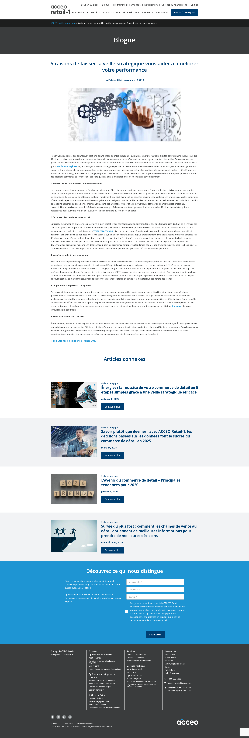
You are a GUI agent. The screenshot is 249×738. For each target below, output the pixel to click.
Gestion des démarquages (100, 686)
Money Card (94, 666)
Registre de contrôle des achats (102, 683)
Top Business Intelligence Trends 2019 (74, 340)
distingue (176, 306)
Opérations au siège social (102, 674)
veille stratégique (103, 230)
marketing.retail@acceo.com (180, 683)
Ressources (161, 12)
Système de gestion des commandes (104, 707)
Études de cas (170, 657)
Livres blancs (169, 654)
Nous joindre (151, 4)
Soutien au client (89, 4)
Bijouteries (131, 672)
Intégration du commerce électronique (105, 669)
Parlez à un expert (184, 12)
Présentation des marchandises (102, 680)
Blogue (105, 4)
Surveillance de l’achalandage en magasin (102, 662)
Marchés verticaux (126, 12)
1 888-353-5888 (174, 679)
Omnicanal (93, 677)
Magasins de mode (135, 669)
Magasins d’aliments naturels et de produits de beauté (141, 685)
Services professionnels (136, 654)
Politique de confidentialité (62, 654)
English (194, 4)
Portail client (169, 670)
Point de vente (95, 658)
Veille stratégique (67, 23)
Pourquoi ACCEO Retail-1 (86, 12)
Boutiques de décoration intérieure (141, 681)
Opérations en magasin (100, 654)
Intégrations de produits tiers (139, 660)
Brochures (168, 660)
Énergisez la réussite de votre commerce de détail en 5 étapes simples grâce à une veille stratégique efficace (149, 390)
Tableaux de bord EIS (97, 698)
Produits (107, 12)
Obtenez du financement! (174, 4)
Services (146, 12)
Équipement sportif (135, 675)
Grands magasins (134, 678)
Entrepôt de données (97, 704)
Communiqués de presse (174, 664)
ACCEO (54, 23)
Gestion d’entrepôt (96, 690)
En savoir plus (112, 406)
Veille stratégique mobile (99, 701)
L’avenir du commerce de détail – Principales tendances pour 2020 (140, 482)
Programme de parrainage (127, 4)
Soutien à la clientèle (135, 657)
